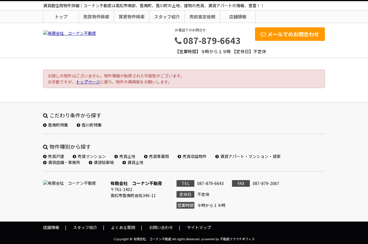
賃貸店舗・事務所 (64, 162)
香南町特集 (58, 125)
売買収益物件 (195, 156)
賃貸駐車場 (104, 162)
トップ (61, 17)
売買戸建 (56, 156)
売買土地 (127, 156)
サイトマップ (199, 227)
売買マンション (92, 156)
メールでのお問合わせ (293, 34)
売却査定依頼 (202, 17)
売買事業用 (159, 156)
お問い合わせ (161, 227)
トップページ (88, 82)
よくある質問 (123, 227)
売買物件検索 (96, 17)
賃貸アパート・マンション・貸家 (250, 156)
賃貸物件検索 (132, 17)
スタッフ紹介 (167, 17)
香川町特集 (92, 125)
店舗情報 (237, 17)
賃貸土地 (135, 162)
